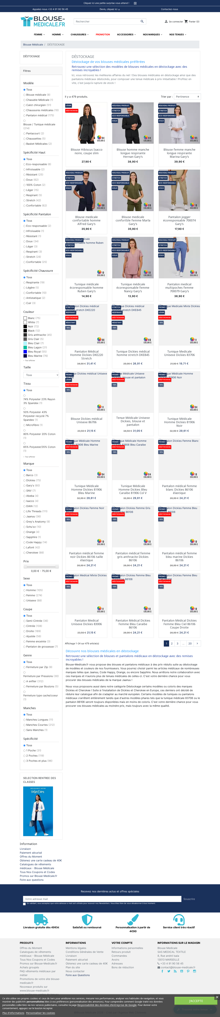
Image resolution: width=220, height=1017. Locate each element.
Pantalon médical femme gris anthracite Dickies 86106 (132, 556)
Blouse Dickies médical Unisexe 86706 (86, 420)
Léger (32, 190)
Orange (32, 531)
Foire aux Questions (78, 975)
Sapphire (33, 537)
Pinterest (188, 971)
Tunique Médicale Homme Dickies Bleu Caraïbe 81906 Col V (133, 489)
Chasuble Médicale (39, 99)
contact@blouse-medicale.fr (178, 967)
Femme (34, 595)
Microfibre (34, 425)
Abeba (32, 495)
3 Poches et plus (39, 760)
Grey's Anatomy (38, 521)
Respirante (35, 282)
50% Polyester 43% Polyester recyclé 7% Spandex (36, 415)
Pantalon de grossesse (42, 646)
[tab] (110, 3)
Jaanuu (33, 516)
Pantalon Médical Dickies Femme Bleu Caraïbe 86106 (133, 623)
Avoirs (115, 959)
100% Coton (35, 184)
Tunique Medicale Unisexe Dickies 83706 (179, 353)
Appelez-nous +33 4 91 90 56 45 (50, 9)
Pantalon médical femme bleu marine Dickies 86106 (179, 556)
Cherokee (35, 552)
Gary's (33, 485)
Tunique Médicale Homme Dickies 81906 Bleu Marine (86, 489)
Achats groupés (29, 967)
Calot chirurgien (38, 105)
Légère (32, 287)
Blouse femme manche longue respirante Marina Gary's (179, 153)
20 (190, 643)
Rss (175, 971)
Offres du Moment (31, 856)
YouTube (182, 971)
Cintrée (34, 626)
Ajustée (33, 636)
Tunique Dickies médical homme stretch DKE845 (133, 353)
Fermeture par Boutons (42, 686)
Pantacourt (35, 133)
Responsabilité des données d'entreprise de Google (107, 1005)
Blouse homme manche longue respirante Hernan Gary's (133, 153)
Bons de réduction (123, 967)
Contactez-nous (169, 9)
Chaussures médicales (42, 110)
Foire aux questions (31, 879)
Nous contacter (75, 971)
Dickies (33, 480)
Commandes (119, 955)
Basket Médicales (39, 143)
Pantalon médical (40, 115)
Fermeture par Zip (39, 667)
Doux (32, 179)
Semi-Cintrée (37, 620)
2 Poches (35, 755)
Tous (29, 89)
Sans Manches (37, 730)
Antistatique (35, 297)
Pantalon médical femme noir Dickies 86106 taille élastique (86, 556)
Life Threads (37, 511)
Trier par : (167, 96)
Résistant (34, 174)
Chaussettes (36, 138)
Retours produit (121, 951)
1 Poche (33, 750)
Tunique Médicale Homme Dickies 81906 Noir (179, 422)
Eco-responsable (38, 164)
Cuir (31, 303)
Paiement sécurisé (31, 852)
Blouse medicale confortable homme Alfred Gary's (86, 220)
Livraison (25, 848)
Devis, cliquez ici (110, 9)
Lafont (33, 547)
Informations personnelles (127, 948)
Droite (33, 631)
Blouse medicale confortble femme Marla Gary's (133, 220)
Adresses (117, 963)
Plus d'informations (13, 1012)
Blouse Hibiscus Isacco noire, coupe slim (86, 151)
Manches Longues (39, 719)
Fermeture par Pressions (41, 676)
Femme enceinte (38, 641)
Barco (32, 475)
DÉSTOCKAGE (31, 56)
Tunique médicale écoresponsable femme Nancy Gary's (132, 287)
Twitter (169, 971)
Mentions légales (76, 948)
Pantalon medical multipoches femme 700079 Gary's (179, 287)
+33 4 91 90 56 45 (171, 963)
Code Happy (36, 542)
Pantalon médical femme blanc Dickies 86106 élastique (179, 489)
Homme (34, 590)
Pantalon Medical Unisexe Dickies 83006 (86, 622)
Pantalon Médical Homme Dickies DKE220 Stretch (86, 354)
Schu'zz (33, 526)
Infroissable (35, 169)
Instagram (194, 971)
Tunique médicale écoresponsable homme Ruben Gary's (86, 287)
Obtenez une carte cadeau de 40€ (41, 860)
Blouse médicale (38, 94)
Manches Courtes (40, 724)
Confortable (36, 205)
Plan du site (73, 967)
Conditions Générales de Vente (84, 951)
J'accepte (196, 1001)
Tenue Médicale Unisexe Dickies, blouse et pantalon (133, 421)
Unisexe (34, 600)
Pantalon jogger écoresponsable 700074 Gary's (179, 220)
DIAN (32, 506)
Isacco (32, 501)
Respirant (34, 195)
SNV (31, 490)
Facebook (162, 971)
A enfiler (34, 681)
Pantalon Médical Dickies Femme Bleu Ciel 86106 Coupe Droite (179, 623)
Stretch (33, 200)
